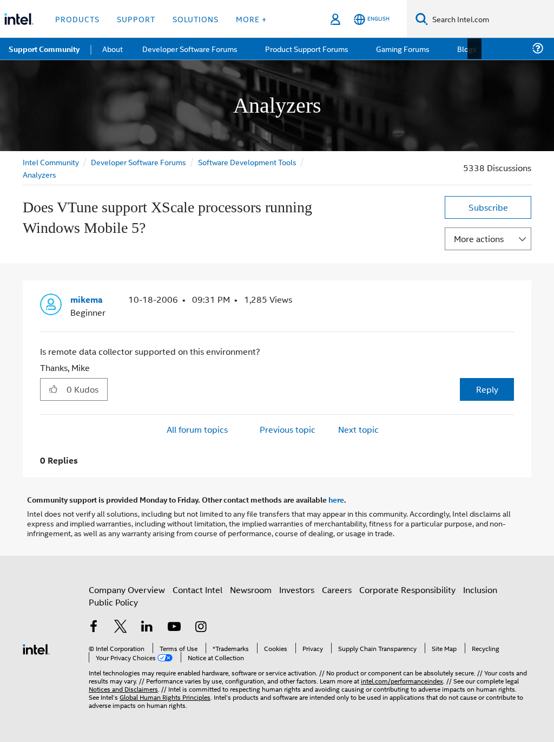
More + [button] (251, 18)
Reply (487, 388)
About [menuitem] (112, 48)
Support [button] (136, 18)
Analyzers (39, 174)
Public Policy (113, 601)
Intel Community (51, 161)
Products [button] (77, 18)
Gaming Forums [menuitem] (400, 48)
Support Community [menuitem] (44, 49)
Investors (296, 589)
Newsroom (251, 589)
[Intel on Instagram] (201, 627)
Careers (337, 589)
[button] (510, 302)
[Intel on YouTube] (174, 627)
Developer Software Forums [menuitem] (190, 48)
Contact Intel (197, 589)
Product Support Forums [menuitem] (305, 48)
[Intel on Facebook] (93, 627)
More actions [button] (479, 238)
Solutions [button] (196, 18)
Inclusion (480, 589)
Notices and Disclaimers (123, 688)
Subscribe (488, 207)
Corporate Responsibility (407, 589)
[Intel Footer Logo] (36, 647)
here (336, 499)
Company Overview (127, 589)
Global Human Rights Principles (165, 696)
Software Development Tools (247, 161)
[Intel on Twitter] (120, 627)
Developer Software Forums (138, 161)
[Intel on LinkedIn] (147, 627)
